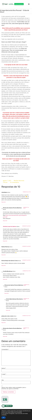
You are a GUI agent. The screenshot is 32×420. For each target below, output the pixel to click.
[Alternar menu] (29, 4)
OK (3, 417)
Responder (3, 202)
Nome (3, 368)
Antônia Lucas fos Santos (9, 226)
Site (2, 380)
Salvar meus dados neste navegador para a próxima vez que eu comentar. (13, 388)
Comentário (5, 349)
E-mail (3, 374)
